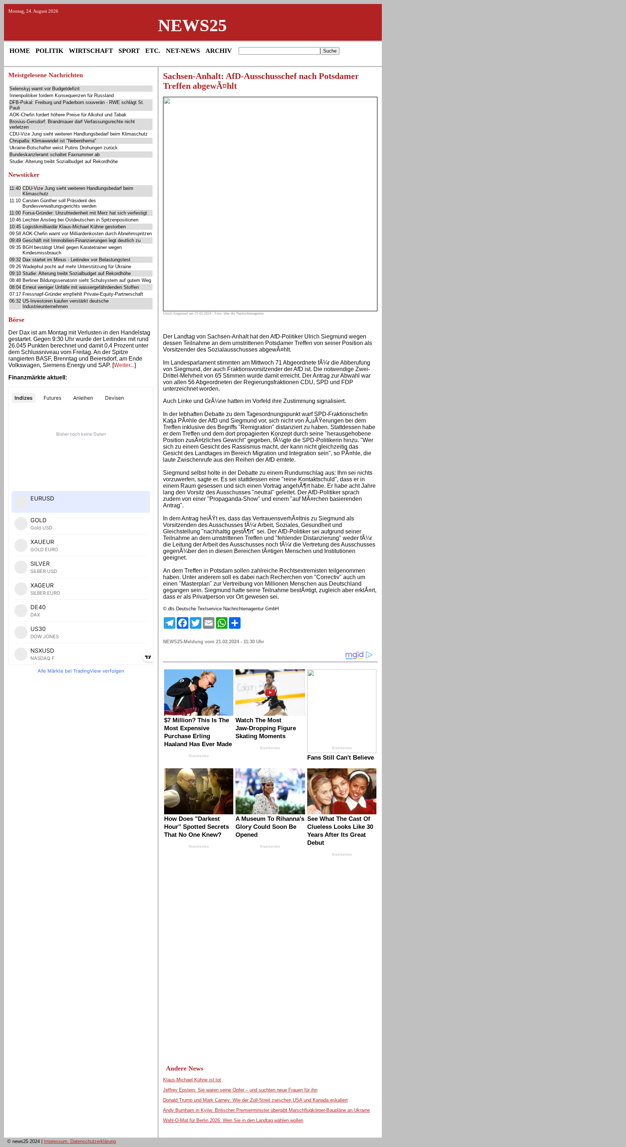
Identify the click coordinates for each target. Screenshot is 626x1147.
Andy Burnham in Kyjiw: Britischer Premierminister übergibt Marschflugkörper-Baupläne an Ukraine (266, 1110)
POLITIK (49, 50)
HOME (19, 50)
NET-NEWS (183, 50)
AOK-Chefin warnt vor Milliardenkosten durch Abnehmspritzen (87, 233)
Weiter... (124, 365)
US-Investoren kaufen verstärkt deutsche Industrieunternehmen (65, 303)
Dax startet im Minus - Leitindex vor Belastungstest (76, 259)
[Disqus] (270, 953)
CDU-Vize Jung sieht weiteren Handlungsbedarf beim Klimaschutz (78, 134)
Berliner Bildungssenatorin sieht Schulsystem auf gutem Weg (86, 280)
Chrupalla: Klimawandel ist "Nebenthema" (52, 141)
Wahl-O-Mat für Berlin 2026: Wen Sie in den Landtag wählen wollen (233, 1120)
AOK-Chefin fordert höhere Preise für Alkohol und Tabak (67, 114)
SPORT (129, 50)
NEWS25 (192, 25)
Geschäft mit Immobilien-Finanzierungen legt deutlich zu (81, 240)
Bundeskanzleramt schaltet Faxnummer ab (54, 154)
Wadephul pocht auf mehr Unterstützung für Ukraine (76, 266)
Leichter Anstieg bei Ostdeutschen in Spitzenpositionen (80, 220)
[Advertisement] (80, 791)
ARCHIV (218, 50)
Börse (16, 319)
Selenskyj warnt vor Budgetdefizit (44, 88)
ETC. (152, 50)
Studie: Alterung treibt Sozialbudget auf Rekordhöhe (63, 161)
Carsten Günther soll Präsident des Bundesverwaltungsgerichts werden (59, 203)
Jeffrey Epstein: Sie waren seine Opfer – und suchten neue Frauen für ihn (240, 1090)
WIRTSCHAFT (91, 50)
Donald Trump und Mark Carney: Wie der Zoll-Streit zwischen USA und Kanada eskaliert (255, 1100)
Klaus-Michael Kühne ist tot (192, 1079)
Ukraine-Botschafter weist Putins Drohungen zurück (63, 147)
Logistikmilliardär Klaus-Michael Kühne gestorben (74, 226)
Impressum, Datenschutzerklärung (80, 1141)
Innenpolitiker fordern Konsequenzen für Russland (61, 95)
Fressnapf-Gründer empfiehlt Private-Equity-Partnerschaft (82, 294)
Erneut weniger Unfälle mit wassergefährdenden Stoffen (80, 287)
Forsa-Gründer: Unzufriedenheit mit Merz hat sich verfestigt (84, 213)
